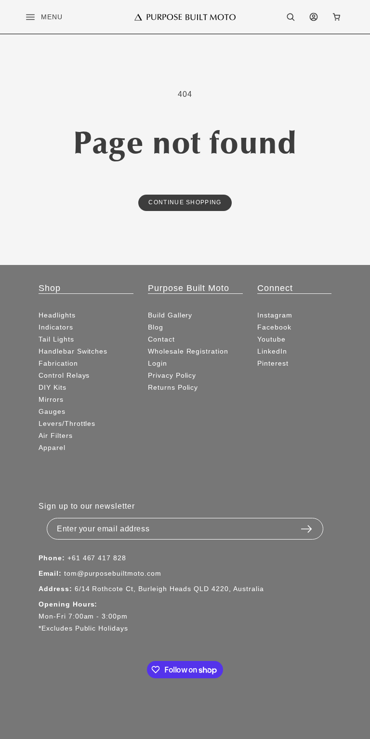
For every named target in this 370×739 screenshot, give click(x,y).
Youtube (271, 339)
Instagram (274, 315)
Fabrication (58, 363)
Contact (161, 339)
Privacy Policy (172, 375)
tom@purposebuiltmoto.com (112, 573)
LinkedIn (272, 351)
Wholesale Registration (188, 351)
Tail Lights (56, 339)
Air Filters (56, 435)
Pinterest (273, 363)
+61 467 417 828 (96, 558)
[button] (36, 16)
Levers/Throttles (67, 423)
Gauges (52, 411)
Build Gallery (170, 315)
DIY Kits (52, 387)
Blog (155, 327)
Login (157, 363)
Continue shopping (184, 202)
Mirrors (51, 399)
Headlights (57, 315)
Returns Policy (173, 387)
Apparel (52, 447)
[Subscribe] (306, 526)
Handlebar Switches (73, 351)
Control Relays (64, 375)
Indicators (56, 327)
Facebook (274, 327)
